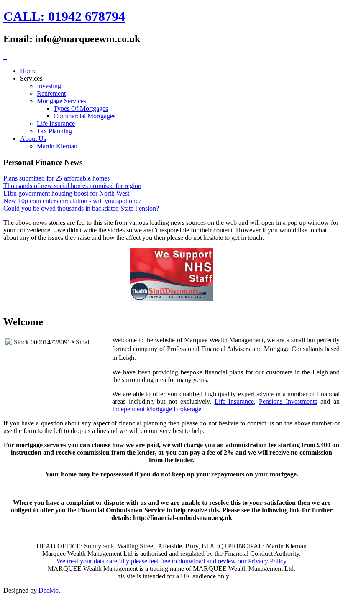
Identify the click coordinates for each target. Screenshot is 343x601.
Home (28, 70)
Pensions (272, 401)
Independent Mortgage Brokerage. (157, 409)
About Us (33, 138)
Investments (301, 401)
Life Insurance (56, 123)
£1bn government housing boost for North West (66, 193)
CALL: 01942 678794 (64, 16)
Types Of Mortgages (81, 108)
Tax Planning (54, 131)
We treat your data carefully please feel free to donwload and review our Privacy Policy (171, 561)
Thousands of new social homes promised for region (72, 185)
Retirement (51, 93)
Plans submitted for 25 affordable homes (56, 178)
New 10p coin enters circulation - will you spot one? (72, 200)
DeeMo (48, 590)
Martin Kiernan (57, 146)
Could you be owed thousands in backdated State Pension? (81, 208)
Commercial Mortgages (84, 116)
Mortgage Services (61, 100)
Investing (49, 85)
